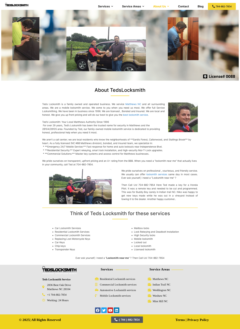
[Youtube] (110, 310)
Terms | (181, 320)
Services (104, 6)
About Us (159, 6)
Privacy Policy (198, 320)
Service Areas (131, 6)
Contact (183, 6)
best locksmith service (135, 114)
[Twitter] (104, 310)
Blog (201, 6)
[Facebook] (98, 310)
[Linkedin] (116, 310)
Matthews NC (133, 104)
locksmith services (156, 174)
